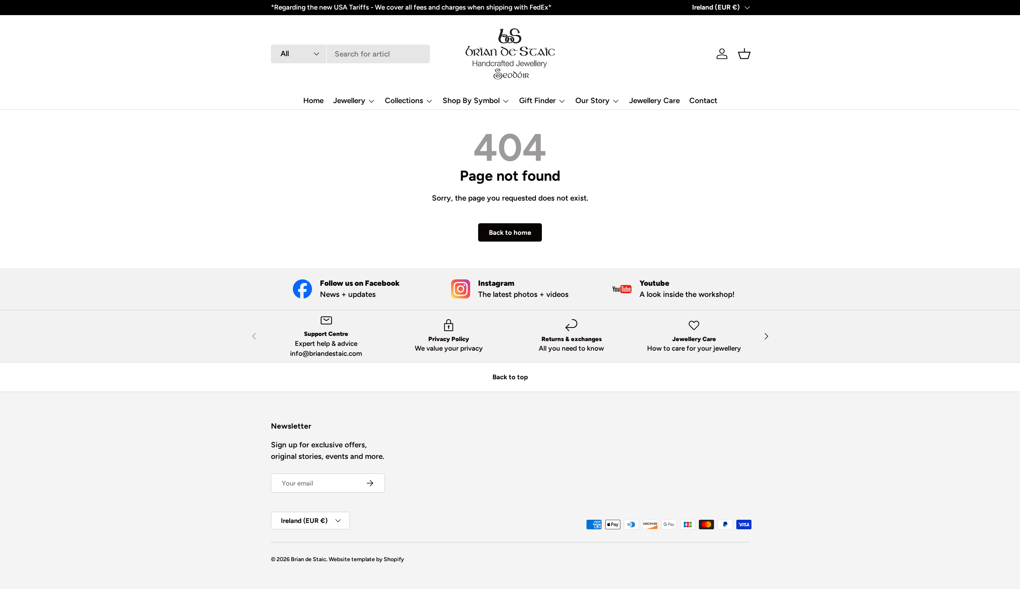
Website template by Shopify (366, 559)
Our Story (592, 100)
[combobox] (350, 54)
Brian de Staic (308, 559)
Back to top (510, 377)
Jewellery (349, 100)
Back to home (510, 232)
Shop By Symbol (471, 100)
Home (313, 100)
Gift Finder (537, 100)
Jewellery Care (654, 100)
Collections (404, 100)
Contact (703, 100)
